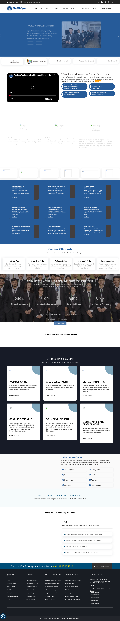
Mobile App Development (33, 589)
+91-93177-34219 (94, 593)
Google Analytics (50, 599)
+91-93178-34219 (94, 595)
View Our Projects (60, 323)
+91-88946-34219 (94, 604)
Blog (8, 599)
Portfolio (9, 589)
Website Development (32, 583)
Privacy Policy (11, 593)
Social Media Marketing (52, 586)
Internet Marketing (70, 9)
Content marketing (51, 589)
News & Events (11, 586)
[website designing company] (112, 2)
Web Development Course (72, 589)
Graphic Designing (31, 593)
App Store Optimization (52, 593)
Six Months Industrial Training (73, 580)
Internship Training (70, 583)
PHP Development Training (72, 599)
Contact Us (106, 9)
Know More (98, 81)
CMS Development (31, 586)
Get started (10, 46)
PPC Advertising (50, 596)
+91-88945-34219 (94, 602)
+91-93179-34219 (94, 597)
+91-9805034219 (63, 566)
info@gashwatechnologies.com (100, 588)
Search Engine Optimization (53, 580)
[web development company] (99, 2)
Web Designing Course (71, 586)
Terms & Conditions (12, 596)
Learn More (14, 395)
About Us (44, 9)
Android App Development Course (74, 593)
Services (55, 9)
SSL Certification (30, 599)
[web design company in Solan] (16, 8)
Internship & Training (90, 9)
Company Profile (11, 583)
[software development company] (102, 2)
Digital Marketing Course (72, 596)
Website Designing (31, 580)
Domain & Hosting (31, 596)
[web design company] (96, 2)
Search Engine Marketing (52, 583)
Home (8, 580)
